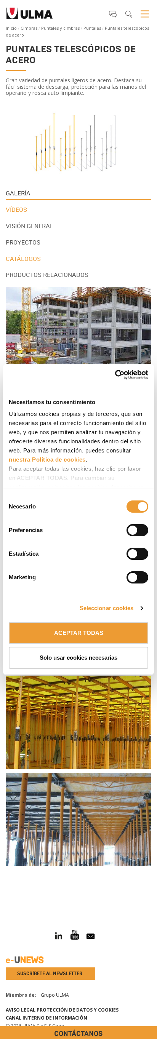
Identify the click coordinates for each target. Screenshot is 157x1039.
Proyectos (23, 242)
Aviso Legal (20, 1010)
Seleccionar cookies (107, 608)
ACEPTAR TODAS (78, 633)
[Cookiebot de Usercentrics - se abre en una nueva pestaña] (115, 375)
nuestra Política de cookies (47, 459)
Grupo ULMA (55, 995)
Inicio (11, 28)
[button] (113, 14)
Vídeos (16, 209)
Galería (18, 193)
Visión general (29, 226)
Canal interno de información (46, 1018)
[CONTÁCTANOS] (5, 897)
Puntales (92, 28)
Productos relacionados (47, 274)
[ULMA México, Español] (29, 16)
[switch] (128, 529)
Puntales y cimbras (60, 28)
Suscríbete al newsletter (49, 973)
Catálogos (23, 258)
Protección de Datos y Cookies (78, 1010)
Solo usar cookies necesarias (78, 657)
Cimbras (29, 28)
